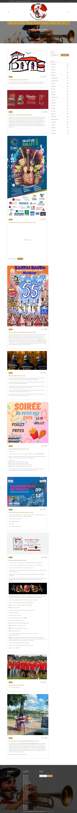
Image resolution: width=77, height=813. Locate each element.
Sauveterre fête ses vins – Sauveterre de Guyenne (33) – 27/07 (22, 222)
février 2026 (53, 75)
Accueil (10, 23)
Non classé (10, 776)
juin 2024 (53, 105)
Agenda (15, 23)
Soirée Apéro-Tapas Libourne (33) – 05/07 (18, 560)
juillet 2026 (53, 64)
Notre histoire (37, 23)
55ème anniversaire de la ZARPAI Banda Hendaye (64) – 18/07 (22, 332)
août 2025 (53, 83)
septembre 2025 (54, 80)
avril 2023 (53, 127)
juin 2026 (53, 67)
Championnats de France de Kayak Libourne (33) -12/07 (21, 512)
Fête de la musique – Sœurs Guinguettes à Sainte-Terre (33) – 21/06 (23, 741)
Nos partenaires (44, 23)
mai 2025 (53, 91)
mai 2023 (53, 124)
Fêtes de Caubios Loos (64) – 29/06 (16, 685)
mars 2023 (53, 130)
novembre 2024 (54, 97)
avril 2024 (53, 111)
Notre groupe (29, 23)
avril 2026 (53, 72)
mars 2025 (53, 94)
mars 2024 (53, 113)
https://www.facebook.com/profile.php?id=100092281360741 (21, 602)
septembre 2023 (54, 119)
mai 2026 (53, 69)
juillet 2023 (53, 122)
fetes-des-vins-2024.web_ (13, 258)
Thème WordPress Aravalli (49, 811)
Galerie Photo (52, 23)
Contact (58, 23)
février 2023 (53, 133)
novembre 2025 (54, 78)
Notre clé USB (21, 23)
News (11, 76)
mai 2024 (53, 108)
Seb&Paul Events (31, 596)
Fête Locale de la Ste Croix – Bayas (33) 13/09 (18, 79)
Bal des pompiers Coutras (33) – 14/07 (17, 375)
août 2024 (53, 100)
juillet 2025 (53, 86)
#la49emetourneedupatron (14, 634)
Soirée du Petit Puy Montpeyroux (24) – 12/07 (19, 449)
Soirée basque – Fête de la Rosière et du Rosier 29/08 (20, 114)
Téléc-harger (20, 258)
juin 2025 (53, 89)
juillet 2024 (53, 102)
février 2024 (53, 116)
